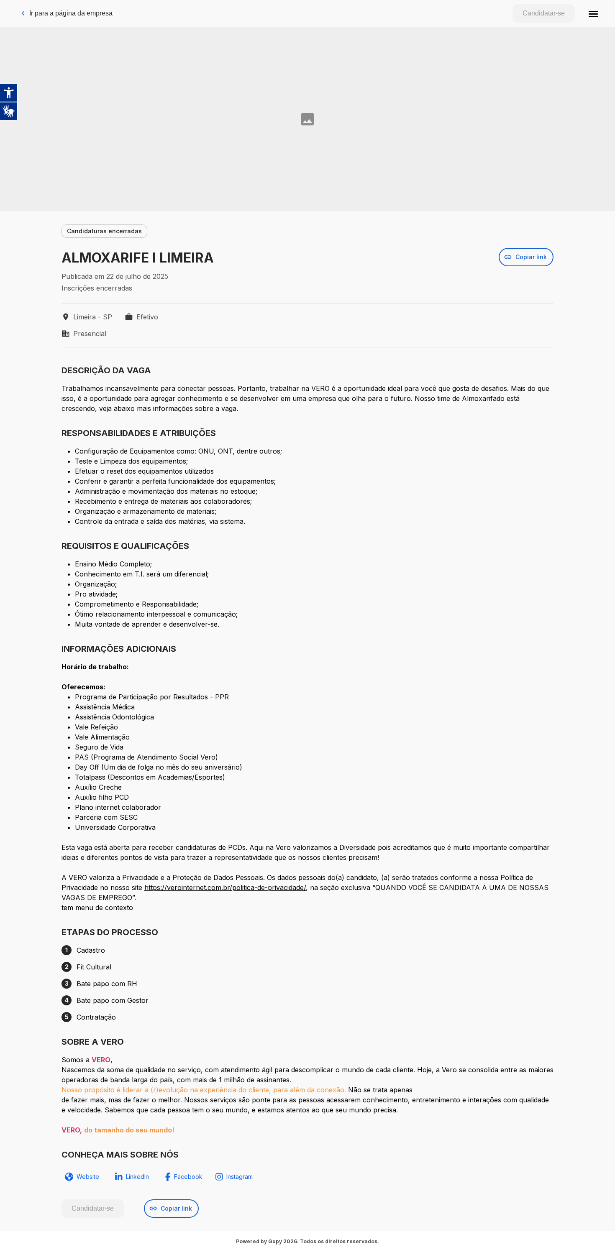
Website (88, 1176)
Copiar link (531, 256)
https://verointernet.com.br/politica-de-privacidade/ (225, 887)
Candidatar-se (544, 13)
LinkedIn (137, 1176)
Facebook (188, 1176)
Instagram (239, 1176)
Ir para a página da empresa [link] (71, 13)
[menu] (593, 13)
